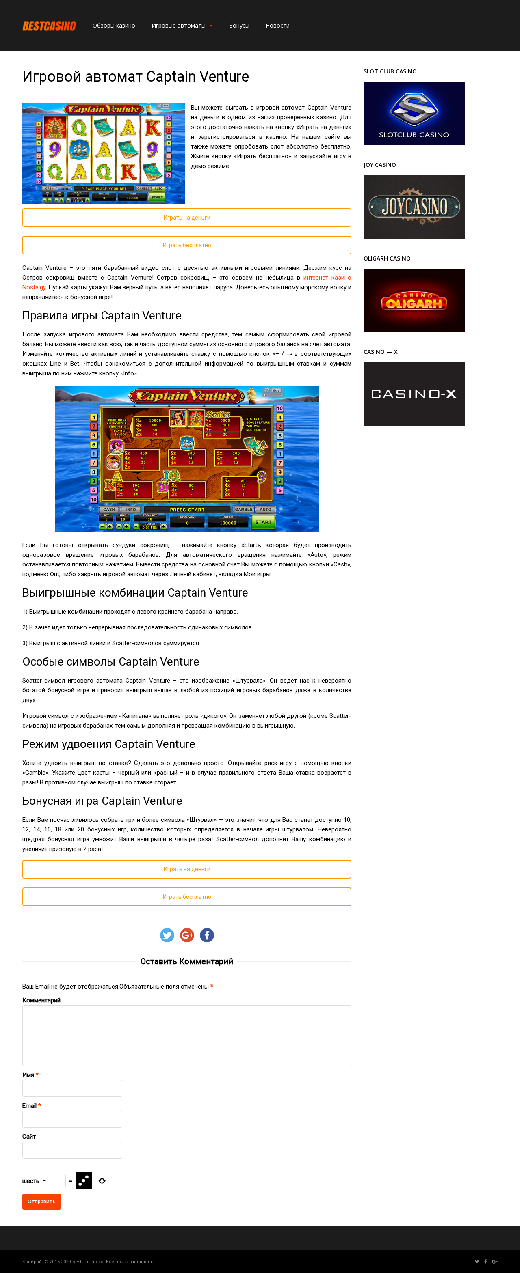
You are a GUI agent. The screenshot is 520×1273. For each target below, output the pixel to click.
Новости (278, 25)
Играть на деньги (187, 217)
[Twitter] (477, 1262)
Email (29, 1105)
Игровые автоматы (179, 25)
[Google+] (495, 1262)
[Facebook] (485, 1262)
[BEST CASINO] (49, 40)
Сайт (29, 1136)
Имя (28, 1075)
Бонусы (239, 25)
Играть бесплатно (187, 245)
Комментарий (41, 1000)
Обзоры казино (114, 25)
